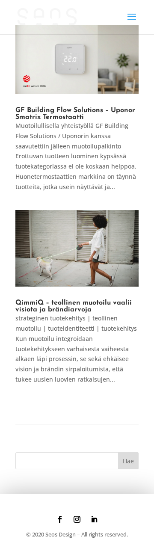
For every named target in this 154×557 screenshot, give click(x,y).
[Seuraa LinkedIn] (94, 519)
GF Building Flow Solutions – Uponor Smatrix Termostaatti (75, 114)
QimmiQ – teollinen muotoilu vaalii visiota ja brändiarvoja (73, 306)
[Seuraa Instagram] (77, 519)
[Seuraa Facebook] (60, 519)
